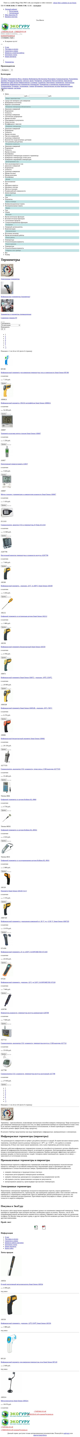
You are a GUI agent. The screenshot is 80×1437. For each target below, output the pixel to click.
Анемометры (13, 79)
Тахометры (42, 82)
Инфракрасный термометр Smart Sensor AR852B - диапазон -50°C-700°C (26, 708)
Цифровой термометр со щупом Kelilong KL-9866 (18, 799)
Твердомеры (50, 82)
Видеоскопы (42, 79)
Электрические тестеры (51, 86)
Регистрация (13, 11)
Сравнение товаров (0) (9, 318)
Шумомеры (39, 86)
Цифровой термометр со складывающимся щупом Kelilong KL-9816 (25, 860)
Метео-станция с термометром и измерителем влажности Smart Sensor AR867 (28, 494)
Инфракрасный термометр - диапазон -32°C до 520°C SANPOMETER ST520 (28, 982)
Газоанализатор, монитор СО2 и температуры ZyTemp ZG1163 (23, 525)
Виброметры (33, 79)
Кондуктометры (57, 81)
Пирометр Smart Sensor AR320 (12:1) (14, 891)
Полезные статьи (11, 55)
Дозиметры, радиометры (43, 81)
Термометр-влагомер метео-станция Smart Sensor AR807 (21, 433)
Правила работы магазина (14, 1243)
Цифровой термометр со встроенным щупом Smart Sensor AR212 (24, 616)
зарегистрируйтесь (40, 1435)
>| (5, 347)
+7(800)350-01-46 (20, 31)
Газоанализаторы (62, 79)
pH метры (4, 79)
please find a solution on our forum (64, 3)
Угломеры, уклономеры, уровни (23, 86)
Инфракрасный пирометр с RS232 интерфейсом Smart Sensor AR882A (26, 403)
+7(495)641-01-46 (7, 31)
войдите (67, 1433)
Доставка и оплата (11, 49)
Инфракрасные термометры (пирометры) (24, 84)
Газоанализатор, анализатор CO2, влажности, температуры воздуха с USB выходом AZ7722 (33, 1043)
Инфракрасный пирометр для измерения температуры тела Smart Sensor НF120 (29, 1362)
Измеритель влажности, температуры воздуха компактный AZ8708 (25, 1013)
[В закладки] (8, 414)
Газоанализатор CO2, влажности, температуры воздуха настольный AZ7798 (28, 1074)
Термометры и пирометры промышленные (55, 84)
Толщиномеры (6, 86)
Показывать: (5, 327)
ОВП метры (14, 82)
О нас (7, 47)
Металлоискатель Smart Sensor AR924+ (15, 1401)
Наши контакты (10, 56)
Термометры (59, 82)
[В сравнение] (10, 414)
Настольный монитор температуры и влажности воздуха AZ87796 (24, 555)
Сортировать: (5, 323)
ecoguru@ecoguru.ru (8, 35)
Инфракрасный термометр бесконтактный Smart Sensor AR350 (23, 647)
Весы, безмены (23, 79)
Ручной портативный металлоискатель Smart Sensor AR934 (22, 1284)
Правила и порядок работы (14, 53)
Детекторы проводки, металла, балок (20, 81)
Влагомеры (52, 79)
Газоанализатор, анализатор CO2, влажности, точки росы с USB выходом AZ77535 (30, 769)
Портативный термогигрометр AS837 (14, 464)
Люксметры (68, 81)
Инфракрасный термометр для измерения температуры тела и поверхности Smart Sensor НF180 (35, 372)
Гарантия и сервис (11, 51)
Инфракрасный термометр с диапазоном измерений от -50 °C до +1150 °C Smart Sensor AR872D (35, 921)
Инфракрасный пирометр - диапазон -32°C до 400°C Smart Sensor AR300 (26, 586)
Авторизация (14, 13)
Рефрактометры (24, 82)
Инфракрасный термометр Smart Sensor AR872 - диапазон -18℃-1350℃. (26, 677)
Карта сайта (9, 1248)
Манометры (5, 82)
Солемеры (34, 82)
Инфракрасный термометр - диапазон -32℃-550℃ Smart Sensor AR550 (26, 1323)
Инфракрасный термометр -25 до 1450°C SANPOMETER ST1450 (24, 952)
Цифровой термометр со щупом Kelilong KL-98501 (19, 830)
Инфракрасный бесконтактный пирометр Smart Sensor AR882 (23, 738)
